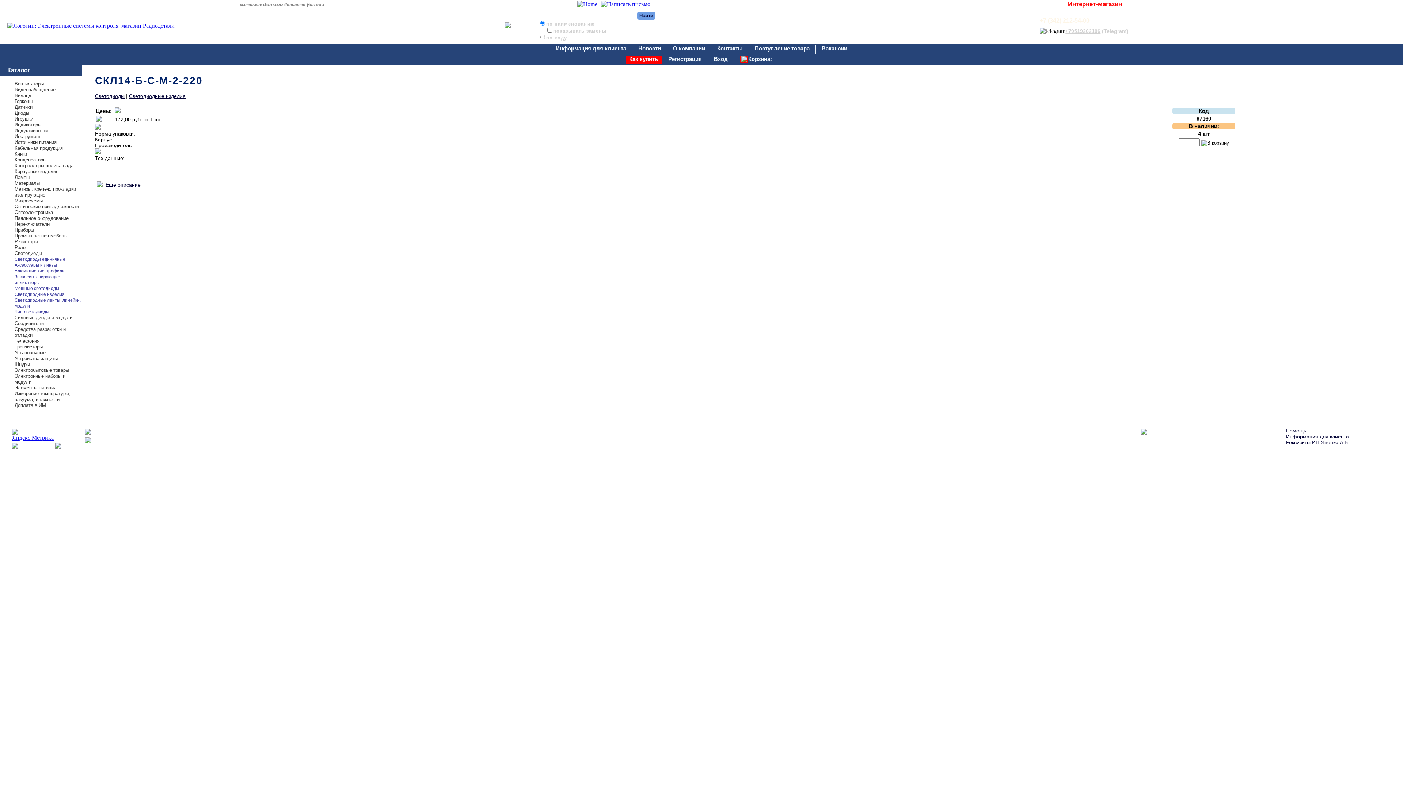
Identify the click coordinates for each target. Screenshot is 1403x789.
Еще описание (123, 185)
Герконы (24, 101)
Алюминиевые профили (40, 271)
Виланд (23, 95)
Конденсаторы (30, 160)
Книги (21, 154)
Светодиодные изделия (40, 294)
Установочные (30, 352)
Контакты (730, 48)
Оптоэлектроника (34, 212)
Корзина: (760, 59)
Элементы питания (35, 387)
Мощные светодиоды (37, 288)
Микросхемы (29, 200)
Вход (721, 59)
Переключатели (32, 224)
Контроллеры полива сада (44, 165)
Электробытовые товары (42, 370)
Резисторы (26, 241)
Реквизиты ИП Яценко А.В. (1317, 442)
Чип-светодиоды (32, 312)
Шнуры (22, 364)
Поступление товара (782, 48)
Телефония (27, 341)
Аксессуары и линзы (36, 265)
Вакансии (834, 48)
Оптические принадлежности (47, 206)
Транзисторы (29, 347)
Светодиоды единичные (40, 259)
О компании (689, 48)
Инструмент (28, 136)
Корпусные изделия (36, 171)
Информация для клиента (591, 48)
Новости (649, 48)
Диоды (22, 113)
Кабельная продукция (39, 148)
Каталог (18, 70)
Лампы (22, 177)
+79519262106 (1082, 31)
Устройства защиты (36, 358)
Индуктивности (31, 130)
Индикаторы (28, 124)
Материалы (27, 183)
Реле (20, 247)
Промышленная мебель (41, 236)
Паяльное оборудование (42, 218)
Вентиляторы (29, 84)
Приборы (24, 230)
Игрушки (24, 119)
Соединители (29, 323)
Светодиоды (28, 253)
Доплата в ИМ (30, 405)
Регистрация (685, 59)
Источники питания (36, 142)
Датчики (24, 107)
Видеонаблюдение (35, 89)
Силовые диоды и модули (43, 317)
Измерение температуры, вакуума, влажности (43, 396)
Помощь (1296, 431)
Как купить (643, 59)
